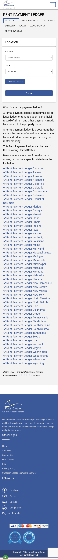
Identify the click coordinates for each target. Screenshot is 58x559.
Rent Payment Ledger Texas (23, 336)
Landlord (10, 26)
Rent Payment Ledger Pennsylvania (27, 317)
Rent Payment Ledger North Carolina (28, 298)
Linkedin (13, 502)
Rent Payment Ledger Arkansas (25, 179)
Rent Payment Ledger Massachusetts (28, 252)
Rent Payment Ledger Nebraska (25, 275)
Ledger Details (37, 26)
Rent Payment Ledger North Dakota (27, 302)
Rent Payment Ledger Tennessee (26, 332)
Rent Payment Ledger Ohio (22, 306)
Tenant (22, 26)
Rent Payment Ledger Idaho (22, 218)
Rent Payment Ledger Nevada (24, 279)
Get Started (11, 21)
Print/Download (13, 31)
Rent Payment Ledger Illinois (23, 221)
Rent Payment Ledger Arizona (24, 176)
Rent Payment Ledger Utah (22, 340)
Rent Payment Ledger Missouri (24, 267)
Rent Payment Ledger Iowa (22, 229)
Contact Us (7, 455)
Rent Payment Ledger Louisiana (25, 241)
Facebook (14, 490)
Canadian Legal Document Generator (19, 473)
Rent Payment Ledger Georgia (24, 210)
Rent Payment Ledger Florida (23, 206)
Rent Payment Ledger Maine (23, 244)
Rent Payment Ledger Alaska (23, 172)
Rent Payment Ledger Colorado (24, 187)
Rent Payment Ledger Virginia (23, 348)
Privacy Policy (8, 468)
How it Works (8, 459)
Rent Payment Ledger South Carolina (28, 325)
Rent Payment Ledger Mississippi (26, 264)
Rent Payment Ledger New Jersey (26, 286)
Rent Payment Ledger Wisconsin (25, 359)
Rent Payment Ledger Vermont (24, 344)
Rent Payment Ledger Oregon (23, 313)
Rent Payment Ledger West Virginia (27, 355)
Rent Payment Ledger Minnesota (25, 260)
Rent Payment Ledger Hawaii (23, 214)
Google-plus (15, 508)
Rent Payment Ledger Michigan (25, 256)
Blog (4, 464)
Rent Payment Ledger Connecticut (26, 191)
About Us (6, 450)
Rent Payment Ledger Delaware (25, 195)
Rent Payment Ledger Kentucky (25, 237)
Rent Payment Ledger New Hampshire (29, 283)
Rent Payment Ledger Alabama (24, 168)
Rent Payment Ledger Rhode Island (27, 321)
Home (5, 446)
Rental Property (29, 21)
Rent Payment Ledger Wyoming (25, 363)
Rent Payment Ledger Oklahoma (25, 309)
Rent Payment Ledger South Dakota (27, 328)
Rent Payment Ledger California (25, 183)
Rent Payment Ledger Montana (24, 271)
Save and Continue (15, 81)
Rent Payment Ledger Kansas (23, 233)
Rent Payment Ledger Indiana (23, 225)
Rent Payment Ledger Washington (26, 351)
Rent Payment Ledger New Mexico (26, 290)
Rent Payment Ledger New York (25, 294)
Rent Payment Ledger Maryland (25, 248)
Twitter (13, 496)
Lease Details (48, 21)
